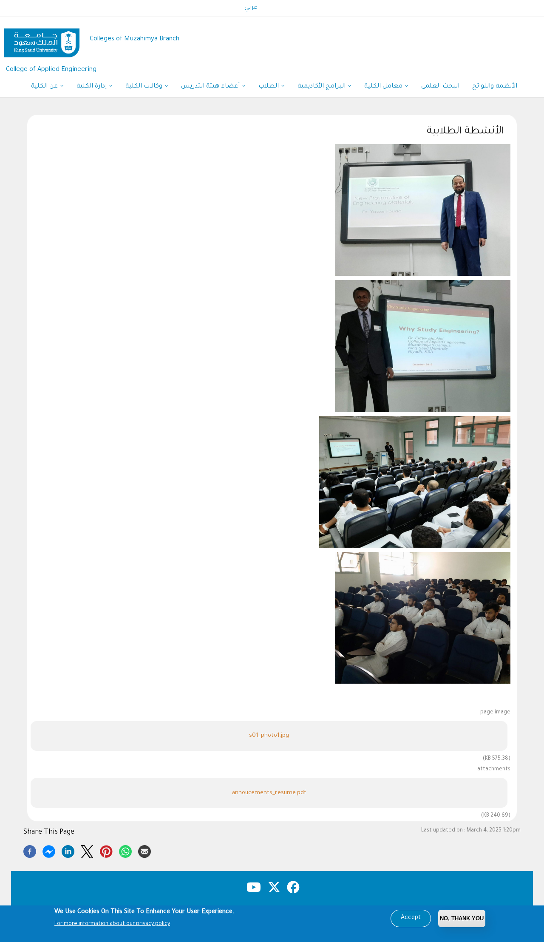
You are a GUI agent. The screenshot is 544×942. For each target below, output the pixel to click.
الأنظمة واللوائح (494, 86)
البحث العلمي (440, 86)
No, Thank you (462, 918)
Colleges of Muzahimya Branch (134, 39)
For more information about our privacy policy (112, 924)
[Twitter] (87, 850)
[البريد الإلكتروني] (144, 850)
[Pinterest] (106, 850)
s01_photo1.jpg (269, 736)
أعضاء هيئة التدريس (211, 86)
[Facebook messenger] (48, 850)
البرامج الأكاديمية (322, 86)
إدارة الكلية (92, 86)
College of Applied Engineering (51, 70)
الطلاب (269, 86)
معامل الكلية (384, 86)
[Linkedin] (68, 850)
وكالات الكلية (144, 86)
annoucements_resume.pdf (269, 793)
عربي (251, 8)
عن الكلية (45, 86)
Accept (411, 918)
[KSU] (42, 39)
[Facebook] (29, 850)
